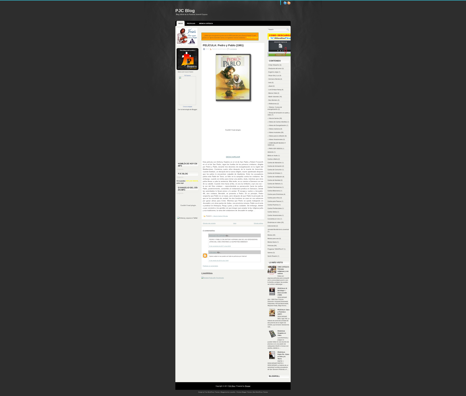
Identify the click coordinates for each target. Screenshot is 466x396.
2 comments (233, 49)
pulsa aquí (180, 183)
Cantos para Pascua (274, 201)
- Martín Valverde (273, 96)
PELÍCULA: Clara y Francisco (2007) (283, 312)
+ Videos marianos (274, 129)
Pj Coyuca (187, 75)
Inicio (180, 23)
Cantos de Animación (275, 166)
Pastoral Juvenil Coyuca (183, 72)
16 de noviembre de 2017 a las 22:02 (220, 246)
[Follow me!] (289, 4)
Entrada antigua (258, 223)
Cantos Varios (272, 212)
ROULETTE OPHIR (217, 235)
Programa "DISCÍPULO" (275, 249)
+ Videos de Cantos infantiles (277, 122)
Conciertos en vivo (274, 219)
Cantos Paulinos (273, 205)
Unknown (212, 252)
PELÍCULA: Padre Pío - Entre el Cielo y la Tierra (283, 355)
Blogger (194, 109)
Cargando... (180, 169)
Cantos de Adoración (275, 162)
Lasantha (232, 392)
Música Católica (206, 23)
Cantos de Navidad (274, 180)
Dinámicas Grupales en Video (282, 333)
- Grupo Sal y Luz (273, 75)
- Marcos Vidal (272, 93)
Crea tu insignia (187, 106)
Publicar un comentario (210, 266)
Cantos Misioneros (274, 191)
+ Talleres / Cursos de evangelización (275, 108)
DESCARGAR (233, 157)
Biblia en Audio (273, 155)
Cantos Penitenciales (275, 208)
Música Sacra (272, 242)
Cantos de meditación (275, 177)
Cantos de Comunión (275, 169)
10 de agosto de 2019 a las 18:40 (219, 260)
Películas (191, 23)
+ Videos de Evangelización (277, 125)
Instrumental (272, 226)
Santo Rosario (272, 256)
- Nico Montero (272, 100)
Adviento (270, 152)
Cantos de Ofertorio (274, 184)
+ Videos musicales (274, 132)
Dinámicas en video (274, 222)
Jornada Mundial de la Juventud (278, 229)
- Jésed (270, 86)
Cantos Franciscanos (275, 187)
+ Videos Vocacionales (275, 139)
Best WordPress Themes (260, 392)
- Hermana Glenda (274, 79)
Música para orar (273, 238)
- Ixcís (269, 82)
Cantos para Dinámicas (275, 194)
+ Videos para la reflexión (276, 136)
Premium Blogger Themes (244, 392)
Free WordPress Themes (212, 392)
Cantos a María (273, 159)
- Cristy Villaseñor (273, 65)
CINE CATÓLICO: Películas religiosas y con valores (283, 270)
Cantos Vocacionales (275, 215)
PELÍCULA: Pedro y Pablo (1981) (223, 45)
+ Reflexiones (272, 103)
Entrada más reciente (209, 223)
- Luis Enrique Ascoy (274, 89)
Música (270, 235)
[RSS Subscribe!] (285, 4)
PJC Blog (185, 10)
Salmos (270, 252)
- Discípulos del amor (275, 68)
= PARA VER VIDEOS (275, 148)
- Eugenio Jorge (273, 72)
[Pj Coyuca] (187, 104)
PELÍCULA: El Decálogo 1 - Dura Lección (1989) (282, 291)
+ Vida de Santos (217, 216)
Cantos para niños (274, 198)
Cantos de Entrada (274, 173)
